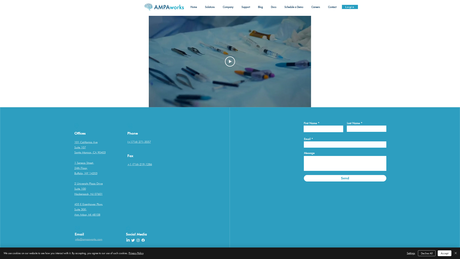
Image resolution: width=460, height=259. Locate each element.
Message (309, 153)
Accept (444, 253)
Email (307, 139)
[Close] (456, 253)
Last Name (353, 123)
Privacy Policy (136, 253)
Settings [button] (411, 253)
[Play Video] (230, 61)
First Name (310, 123)
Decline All (427, 253)
